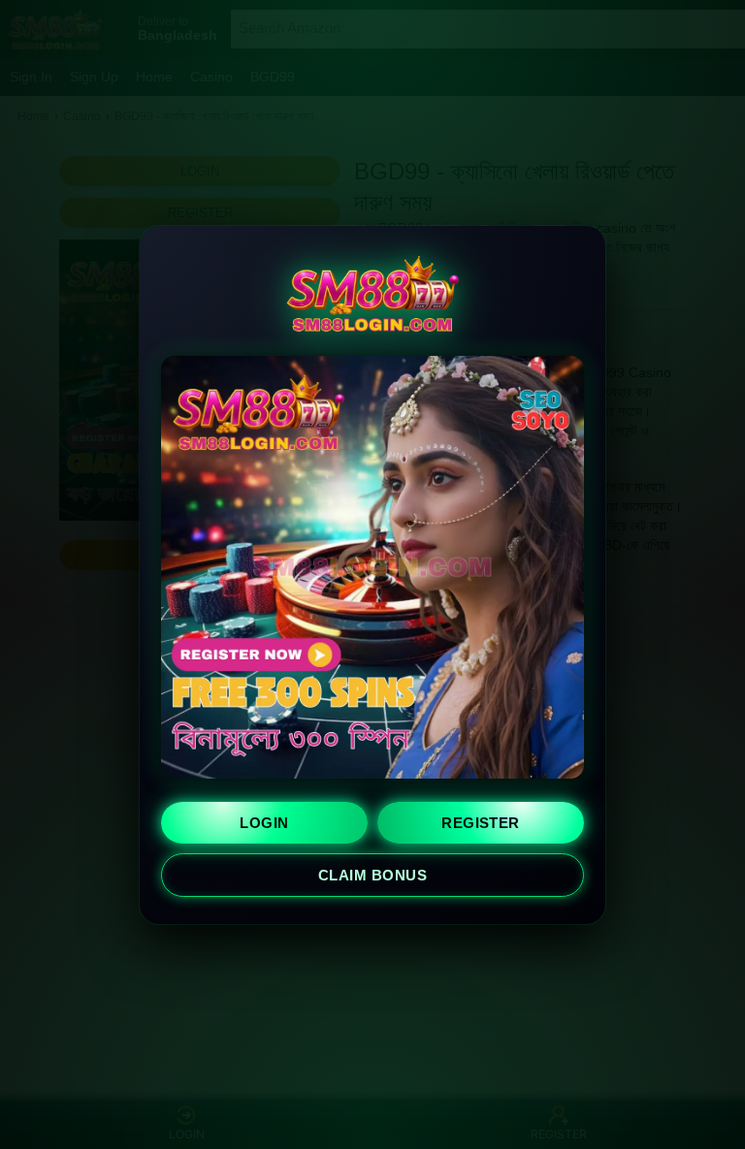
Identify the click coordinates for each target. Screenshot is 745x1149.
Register (480, 822)
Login (264, 822)
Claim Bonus (372, 875)
